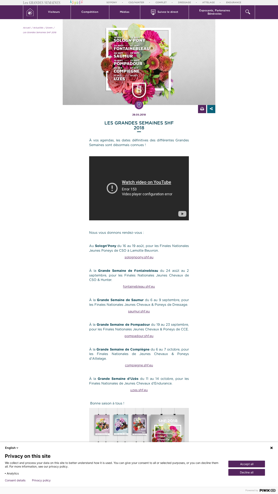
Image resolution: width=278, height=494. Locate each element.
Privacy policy (41, 480)
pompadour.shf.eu (139, 336)
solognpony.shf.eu (139, 257)
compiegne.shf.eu (139, 365)
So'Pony (111, 2)
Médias (124, 12)
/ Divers (48, 28)
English (10, 447)
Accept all (246, 464)
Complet (161, 2)
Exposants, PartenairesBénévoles (214, 12)
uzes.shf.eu (139, 390)
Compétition (89, 12)
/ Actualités (37, 28)
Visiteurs (54, 12)
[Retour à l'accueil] (30, 12)
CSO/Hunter (136, 2)
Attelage (208, 2)
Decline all (246, 472)
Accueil (27, 28)
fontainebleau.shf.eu (139, 286)
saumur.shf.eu (139, 311)
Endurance (233, 2)
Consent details (15, 480)
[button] (54, 12)
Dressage (184, 2)
